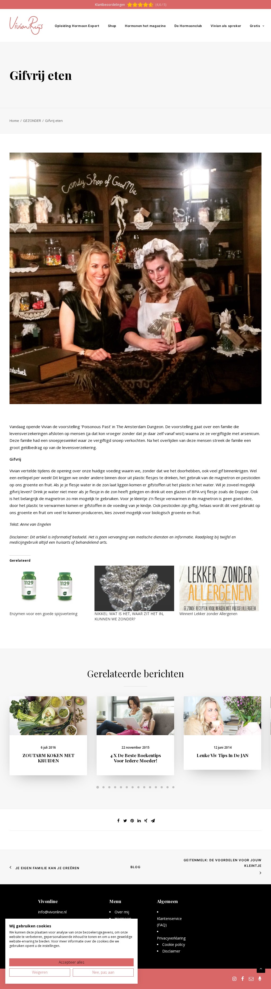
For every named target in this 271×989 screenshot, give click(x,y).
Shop (112, 26)
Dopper (242, 491)
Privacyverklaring (171, 938)
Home (14, 120)
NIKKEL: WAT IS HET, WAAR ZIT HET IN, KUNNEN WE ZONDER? (129, 616)
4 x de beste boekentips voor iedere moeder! (135, 757)
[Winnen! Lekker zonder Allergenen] (219, 588)
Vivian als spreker (226, 26)
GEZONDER (32, 120)
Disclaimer (171, 951)
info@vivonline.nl (52, 911)
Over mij (122, 911)
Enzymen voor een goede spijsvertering (43, 613)
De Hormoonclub (188, 26)
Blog (135, 867)
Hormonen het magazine (145, 26)
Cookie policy (173, 944)
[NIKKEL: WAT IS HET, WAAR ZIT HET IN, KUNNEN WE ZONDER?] (134, 588)
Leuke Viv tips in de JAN (223, 755)
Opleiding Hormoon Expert (77, 26)
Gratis (255, 26)
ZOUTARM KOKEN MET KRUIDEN (48, 757)
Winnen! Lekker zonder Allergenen (208, 613)
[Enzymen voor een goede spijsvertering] (49, 588)
